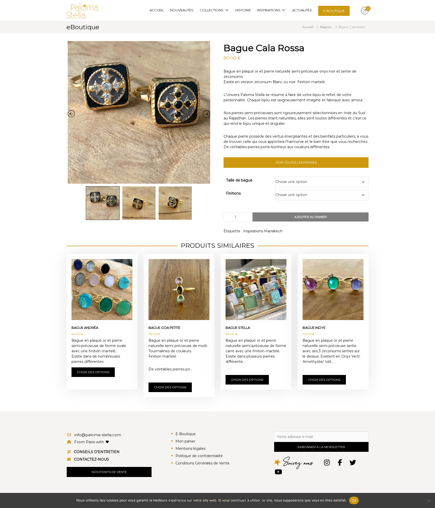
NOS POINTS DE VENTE (109, 472)
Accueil (307, 27)
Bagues (326, 27)
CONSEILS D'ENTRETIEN (97, 452)
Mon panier (185, 441)
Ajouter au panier (310, 217)
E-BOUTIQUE (334, 11)
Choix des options (93, 372)
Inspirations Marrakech (262, 231)
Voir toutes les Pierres (296, 162)
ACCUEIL (157, 10)
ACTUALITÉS (302, 10)
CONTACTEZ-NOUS (91, 459)
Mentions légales (190, 448)
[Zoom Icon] (139, 112)
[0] (364, 11)
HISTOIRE (243, 10)
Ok (354, 500)
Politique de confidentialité (199, 456)
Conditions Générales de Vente (202, 463)
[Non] (428, 500)
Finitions (233, 193)
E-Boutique (185, 434)
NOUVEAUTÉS (181, 10)
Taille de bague (239, 180)
